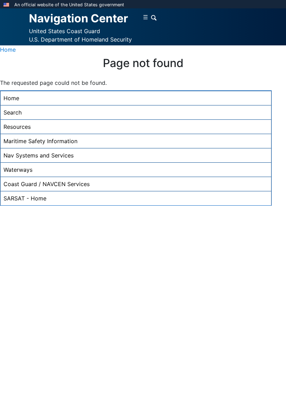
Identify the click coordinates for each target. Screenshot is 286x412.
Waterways (17, 169)
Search (12, 112)
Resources (17, 126)
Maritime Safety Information (40, 141)
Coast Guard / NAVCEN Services (46, 184)
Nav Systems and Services (38, 155)
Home (8, 49)
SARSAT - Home (24, 198)
